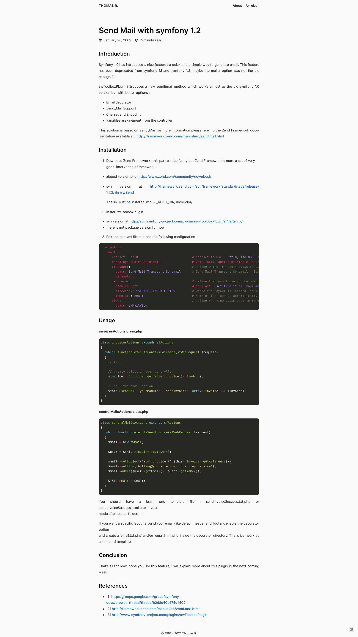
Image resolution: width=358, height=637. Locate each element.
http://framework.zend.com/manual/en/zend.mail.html (180, 136)
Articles (251, 5)
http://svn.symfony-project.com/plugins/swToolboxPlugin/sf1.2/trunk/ (186, 221)
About (237, 5)
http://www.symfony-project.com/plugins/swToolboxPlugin (159, 615)
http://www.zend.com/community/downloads (175, 176)
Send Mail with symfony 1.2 (150, 30)
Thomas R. (108, 5)
